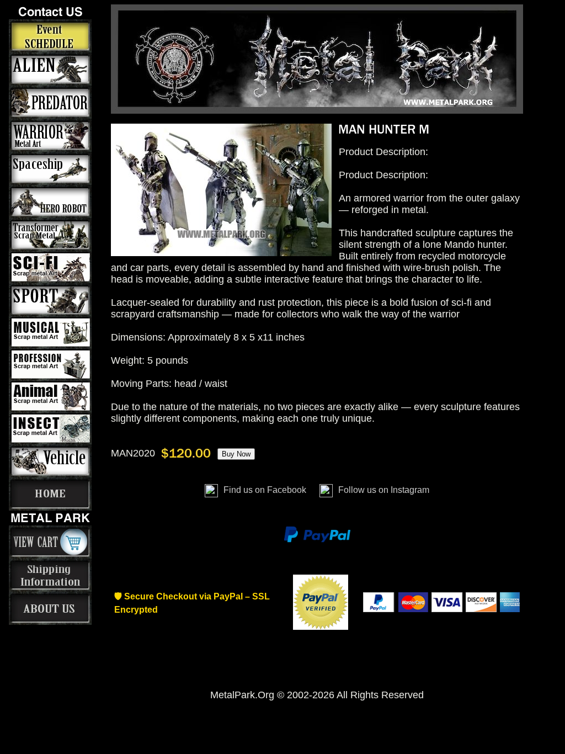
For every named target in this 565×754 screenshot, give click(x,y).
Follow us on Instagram (382, 490)
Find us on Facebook (264, 490)
